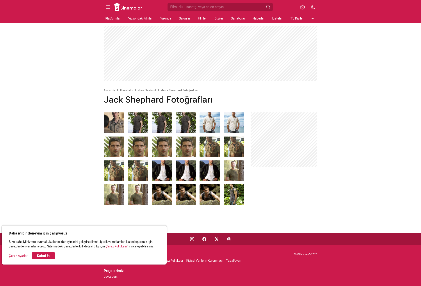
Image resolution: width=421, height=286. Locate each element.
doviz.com (111, 276)
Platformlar (113, 18)
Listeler (277, 18)
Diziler (219, 18)
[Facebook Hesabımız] (204, 239)
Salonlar (184, 18)
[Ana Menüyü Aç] (108, 7)
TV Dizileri (297, 18)
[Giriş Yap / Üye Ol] (302, 7)
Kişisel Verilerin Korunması (204, 260)
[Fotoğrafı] (114, 122)
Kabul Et (43, 256)
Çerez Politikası (116, 246)
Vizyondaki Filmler (140, 18)
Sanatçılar (238, 18)
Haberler (259, 18)
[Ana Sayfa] (128, 7)
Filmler (202, 18)
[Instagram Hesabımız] (192, 239)
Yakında (165, 18)
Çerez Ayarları (18, 256)
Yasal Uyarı (233, 260)
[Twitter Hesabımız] (216, 239)
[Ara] (268, 7)
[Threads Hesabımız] (229, 239)
